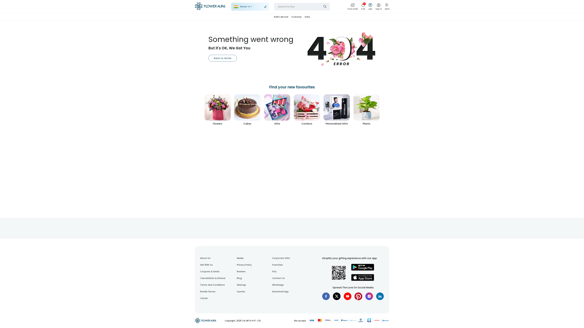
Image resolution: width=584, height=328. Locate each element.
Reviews (241, 271)
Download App (280, 291)
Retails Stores (207, 291)
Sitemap (241, 284)
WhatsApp (278, 284)
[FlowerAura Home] (210, 6)
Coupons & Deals (209, 271)
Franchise (277, 264)
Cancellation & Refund (212, 278)
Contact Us (278, 278)
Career (204, 298)
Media (240, 258)
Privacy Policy (244, 264)
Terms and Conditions (212, 284)
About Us (205, 258)
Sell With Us (206, 264)
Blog (239, 278)
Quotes (241, 291)
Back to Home (222, 58)
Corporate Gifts (281, 258)
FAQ (274, 271)
